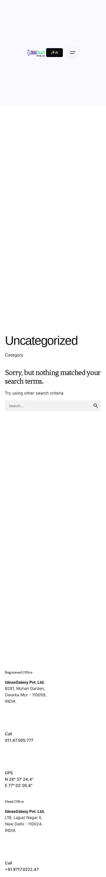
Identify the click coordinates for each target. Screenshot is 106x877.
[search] (95, 405)
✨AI (54, 52)
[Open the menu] (73, 53)
